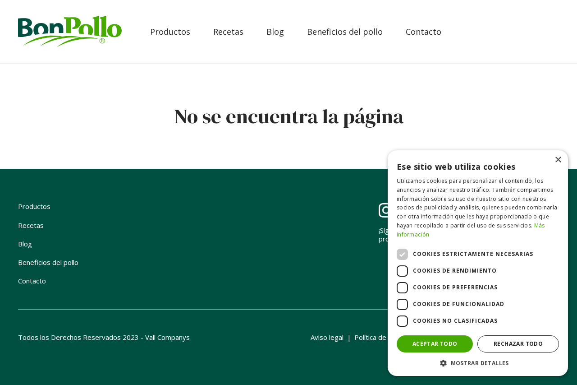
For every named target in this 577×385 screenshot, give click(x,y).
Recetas (228, 31)
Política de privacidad (387, 337)
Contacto (423, 31)
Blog (275, 31)
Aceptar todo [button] (435, 344)
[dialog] (478, 263)
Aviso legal (327, 337)
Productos (170, 31)
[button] (478, 362)
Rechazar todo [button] (518, 344)
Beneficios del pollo (345, 31)
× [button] (557, 160)
